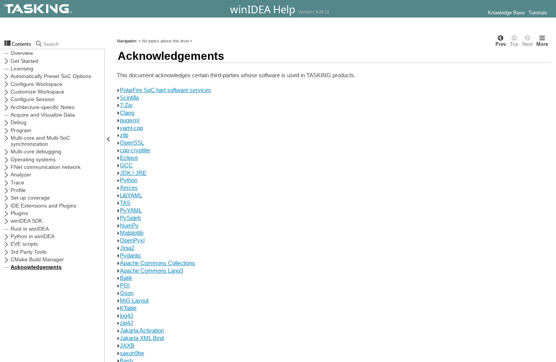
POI (125, 285)
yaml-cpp (131, 128)
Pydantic (130, 255)
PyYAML (131, 210)
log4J (126, 315)
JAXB (127, 345)
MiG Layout (134, 300)
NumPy (129, 225)
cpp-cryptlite (135, 150)
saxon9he (132, 353)
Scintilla (129, 97)
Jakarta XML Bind (142, 338)
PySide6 (130, 218)
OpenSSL (132, 142)
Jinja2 (127, 248)
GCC (126, 165)
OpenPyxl (132, 240)
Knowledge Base (506, 13)
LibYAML (131, 195)
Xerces (129, 187)
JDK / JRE (133, 173)
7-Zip (126, 105)
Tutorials (537, 13)
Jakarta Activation (142, 330)
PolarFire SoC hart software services (165, 90)
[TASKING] (57, 8)
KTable (128, 308)
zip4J (126, 323)
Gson (127, 293)
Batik (126, 278)
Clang (127, 112)
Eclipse (129, 157)
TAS (125, 203)
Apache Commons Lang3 (151, 270)
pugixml (129, 120)
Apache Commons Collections (157, 263)
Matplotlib (131, 232)
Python (128, 180)
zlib (124, 135)
